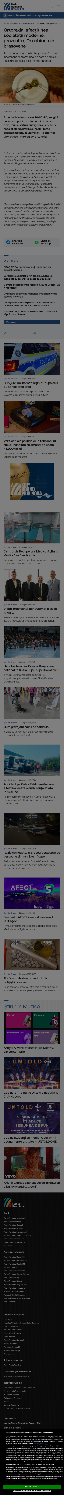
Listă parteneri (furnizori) (13, 1481)
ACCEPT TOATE (32, 1487)
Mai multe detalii (38, 1443)
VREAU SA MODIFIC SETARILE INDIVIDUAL (32, 1491)
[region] (32, 1462)
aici (7, 1455)
